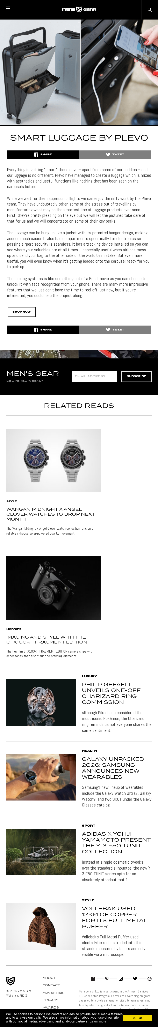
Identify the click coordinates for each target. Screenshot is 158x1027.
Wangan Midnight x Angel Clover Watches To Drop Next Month (50, 514)
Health (89, 751)
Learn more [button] (98, 1021)
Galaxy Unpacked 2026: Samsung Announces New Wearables (113, 768)
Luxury (89, 676)
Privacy (50, 1000)
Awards (51, 1007)
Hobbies (13, 629)
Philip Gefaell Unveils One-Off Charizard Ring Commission (111, 693)
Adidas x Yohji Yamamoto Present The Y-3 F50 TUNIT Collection (116, 843)
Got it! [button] (137, 1018)
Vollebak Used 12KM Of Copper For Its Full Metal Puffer (114, 917)
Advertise (53, 993)
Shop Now (22, 312)
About (49, 978)
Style (11, 501)
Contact (51, 985)
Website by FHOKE (16, 995)
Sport (88, 825)
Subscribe (136, 376)
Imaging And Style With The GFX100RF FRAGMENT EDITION (46, 640)
